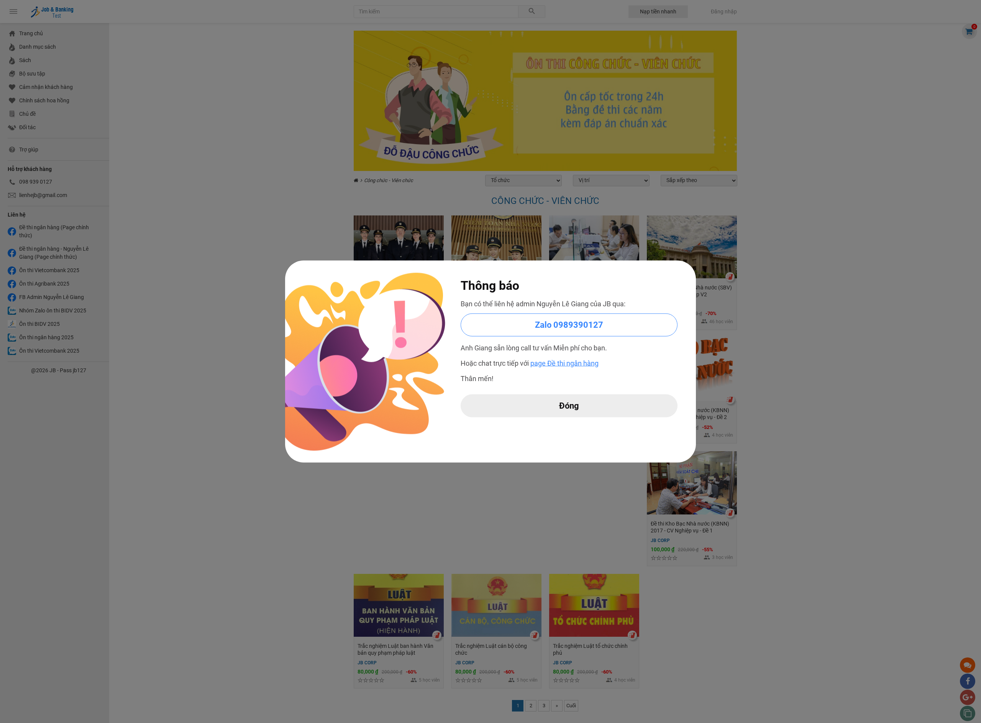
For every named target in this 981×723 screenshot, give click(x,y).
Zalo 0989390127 (569, 325)
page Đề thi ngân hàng (564, 363)
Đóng (569, 406)
